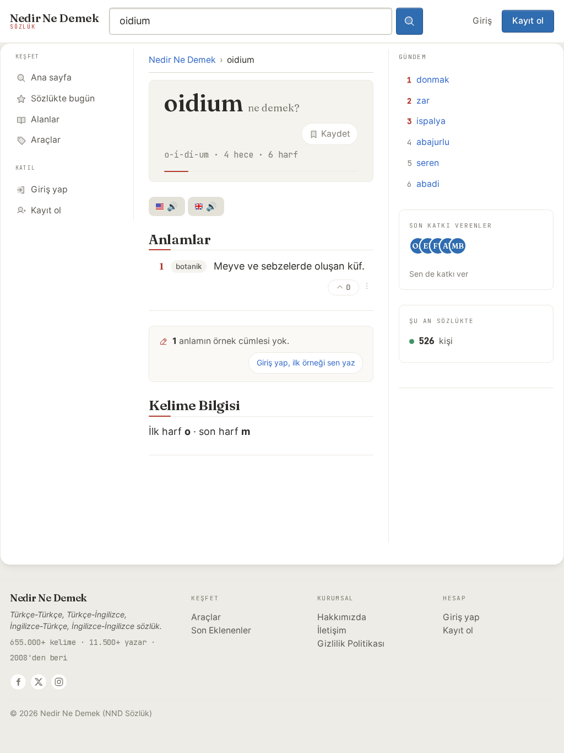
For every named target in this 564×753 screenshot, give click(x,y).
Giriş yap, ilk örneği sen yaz (306, 362)
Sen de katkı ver (438, 273)
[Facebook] (18, 682)
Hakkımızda (341, 617)
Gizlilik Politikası (350, 643)
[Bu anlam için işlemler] (366, 286)
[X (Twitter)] (38, 682)
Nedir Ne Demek (182, 60)
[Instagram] (59, 682)
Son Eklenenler (221, 630)
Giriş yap (461, 617)
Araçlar (206, 617)
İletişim (331, 630)
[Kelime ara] (410, 21)
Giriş (482, 20)
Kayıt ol (528, 20)
